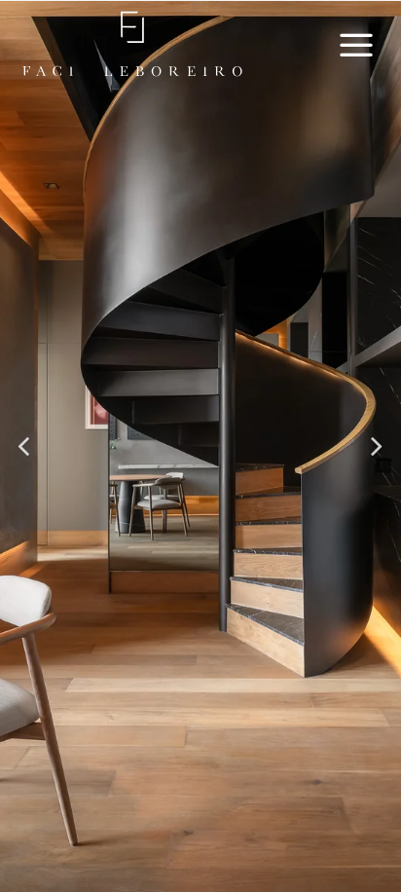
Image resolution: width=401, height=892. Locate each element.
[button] (25, 447)
